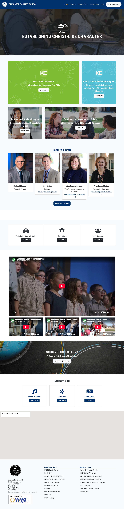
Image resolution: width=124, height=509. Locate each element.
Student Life (82, 4)
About (72, 4)
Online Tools (94, 4)
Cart (102, 4)
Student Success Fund (52, 492)
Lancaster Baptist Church (88, 470)
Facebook (47, 495)
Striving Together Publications (90, 479)
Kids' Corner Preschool (88, 473)
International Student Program (54, 479)
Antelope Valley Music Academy (91, 476)
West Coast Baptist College (89, 488)
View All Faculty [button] (62, 203)
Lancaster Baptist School (22, 4)
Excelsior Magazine (51, 485)
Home (66, 4)
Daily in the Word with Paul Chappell (92, 482)
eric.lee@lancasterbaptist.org (47, 192)
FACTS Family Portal (51, 470)
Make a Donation (62, 361)
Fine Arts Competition (51, 482)
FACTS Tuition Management (53, 476)
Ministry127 (84, 492)
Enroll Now (48, 473)
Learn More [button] (34, 400)
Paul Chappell (85, 485)
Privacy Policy (49, 498)
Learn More (43, 90)
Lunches (47, 488)
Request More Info (113, 4)
